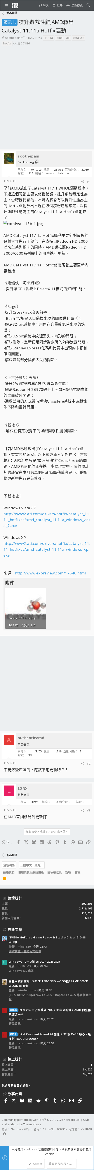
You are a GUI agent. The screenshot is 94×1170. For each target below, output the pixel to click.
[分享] (82, 182)
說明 (68, 872)
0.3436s (62, 1129)
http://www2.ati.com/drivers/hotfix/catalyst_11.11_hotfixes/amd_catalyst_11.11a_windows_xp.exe (46, 549)
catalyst (78, 38)
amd (60, 38)
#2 (89, 763)
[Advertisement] (47, 95)
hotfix (7, 43)
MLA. (88, 918)
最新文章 (15, 929)
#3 (89, 810)
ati (68, 38)
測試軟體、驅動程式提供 (25, 951)
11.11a (48, 38)
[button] (6, 5)
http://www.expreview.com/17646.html (50, 573)
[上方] (84, 872)
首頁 (77, 872)
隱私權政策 (54, 872)
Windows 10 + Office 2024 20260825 (34, 961)
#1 (89, 182)
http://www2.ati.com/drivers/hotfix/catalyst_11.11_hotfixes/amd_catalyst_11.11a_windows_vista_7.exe (46, 519)
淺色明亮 (9, 865)
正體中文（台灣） (31, 865)
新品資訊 (15, 1023)
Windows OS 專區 (21, 971)
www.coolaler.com (58, 173)
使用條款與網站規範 (31, 872)
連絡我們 (8, 872)
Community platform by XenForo (41, 1120)
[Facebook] (4, 1139)
